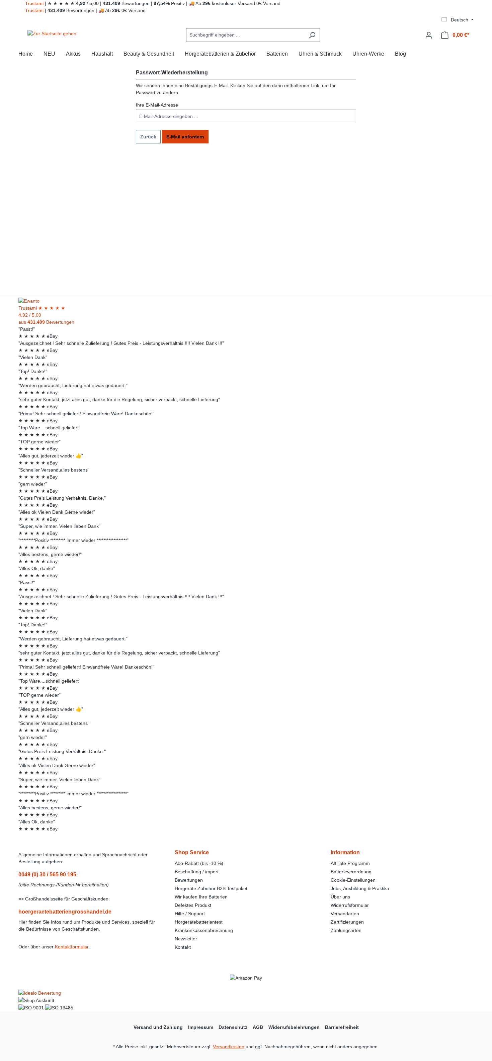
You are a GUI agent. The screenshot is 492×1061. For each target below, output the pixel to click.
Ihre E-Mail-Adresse (157, 105)
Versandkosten (228, 1046)
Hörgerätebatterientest (199, 922)
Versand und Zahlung (158, 1027)
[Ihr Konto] (429, 35)
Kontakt (183, 947)
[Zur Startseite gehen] (51, 34)
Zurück (148, 136)
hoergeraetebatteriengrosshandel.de (64, 912)
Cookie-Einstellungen (353, 880)
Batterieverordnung (351, 871)
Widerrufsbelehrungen (294, 1027)
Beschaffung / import (197, 871)
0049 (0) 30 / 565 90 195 (47, 874)
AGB (258, 1027)
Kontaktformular (71, 946)
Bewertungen (189, 880)
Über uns (340, 896)
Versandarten (345, 913)
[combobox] (245, 35)
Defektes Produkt (193, 905)
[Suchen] (312, 35)
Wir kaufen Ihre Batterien (201, 896)
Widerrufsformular (350, 905)
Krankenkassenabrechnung (204, 930)
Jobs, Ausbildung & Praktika (360, 888)
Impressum (200, 1027)
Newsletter (186, 938)
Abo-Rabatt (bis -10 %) (199, 863)
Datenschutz (233, 1027)
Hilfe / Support (190, 913)
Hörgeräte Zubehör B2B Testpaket (211, 888)
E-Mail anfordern (185, 136)
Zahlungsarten (346, 930)
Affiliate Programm (350, 863)
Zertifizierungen (347, 922)
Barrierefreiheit (342, 1027)
